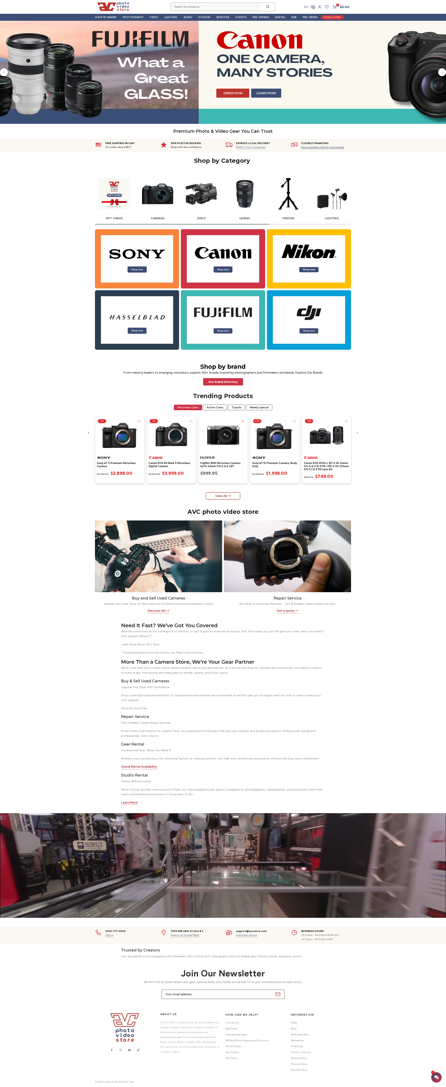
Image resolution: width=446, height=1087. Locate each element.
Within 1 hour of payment (251, 147)
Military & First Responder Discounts (247, 1040)
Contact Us (232, 1022)
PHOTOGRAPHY (133, 17)
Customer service (246, 935)
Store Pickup (233, 1046)
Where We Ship (300, 1034)
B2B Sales (231, 1028)
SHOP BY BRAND (106, 17)
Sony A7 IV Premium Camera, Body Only (274, 464)
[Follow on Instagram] (121, 1050)
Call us (109, 935)
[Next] (442, 72)
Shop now (137, 269)
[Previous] (4, 72)
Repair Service (288, 598)
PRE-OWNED (260, 17)
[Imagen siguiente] (140, 435)
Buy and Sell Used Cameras (158, 598)
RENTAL (280, 17)
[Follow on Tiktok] (138, 1050)
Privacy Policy (299, 1064)
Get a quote (285, 611)
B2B (294, 17)
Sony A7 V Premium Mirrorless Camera (116, 464)
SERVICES (222, 17)
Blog (293, 1028)
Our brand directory (223, 382)
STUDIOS (204, 17)
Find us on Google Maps (185, 935)
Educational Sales (236, 1034)
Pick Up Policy (299, 1070)
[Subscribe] (277, 994)
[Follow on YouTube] (129, 1050)
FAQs (294, 1022)
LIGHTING (171, 17)
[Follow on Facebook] (112, 1050)
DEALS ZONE (332, 17)
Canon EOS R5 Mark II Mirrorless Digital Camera (169, 464)
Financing (297, 1046)
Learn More (129, 802)
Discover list (157, 611)
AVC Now (231, 1058)
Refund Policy (299, 1058)
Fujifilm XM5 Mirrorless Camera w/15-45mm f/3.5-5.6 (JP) (220, 464)
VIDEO (154, 17)
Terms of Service (301, 1052)
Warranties (297, 1040)
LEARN (381, 93)
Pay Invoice (232, 1052)
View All (221, 496)
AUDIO (188, 17)
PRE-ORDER (310, 17)
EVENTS (241, 17)
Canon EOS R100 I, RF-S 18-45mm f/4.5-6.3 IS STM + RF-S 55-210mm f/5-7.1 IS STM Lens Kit (326, 466)
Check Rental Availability (139, 767)
